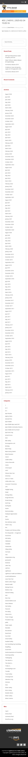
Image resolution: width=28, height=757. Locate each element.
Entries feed (8, 713)
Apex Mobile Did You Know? (12, 429)
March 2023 (8, 148)
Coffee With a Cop (9, 481)
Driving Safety (8, 495)
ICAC (6, 554)
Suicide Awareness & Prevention (13, 652)
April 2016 (7, 352)
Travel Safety (8, 674)
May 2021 (7, 208)
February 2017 (9, 325)
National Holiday (9, 592)
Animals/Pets (8, 419)
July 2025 (7, 129)
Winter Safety (8, 695)
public (6, 622)
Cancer (7, 457)
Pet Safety (8, 611)
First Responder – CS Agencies (13, 533)
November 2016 (9, 333)
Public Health (8, 625)
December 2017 (9, 300)
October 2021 (9, 194)
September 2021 (9, 197)
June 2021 (7, 205)
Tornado (7, 671)
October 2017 (9, 306)
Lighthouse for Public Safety (17, 750)
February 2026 (9, 110)
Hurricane (7, 552)
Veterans (7, 682)
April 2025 (7, 137)
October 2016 (9, 335)
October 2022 (9, 162)
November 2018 (9, 273)
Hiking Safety (8, 549)
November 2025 (9, 118)
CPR (6, 486)
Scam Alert (8, 636)
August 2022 (8, 167)
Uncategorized (9, 676)
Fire (6, 527)
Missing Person (9, 587)
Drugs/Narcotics (9, 497)
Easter (7, 508)
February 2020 (9, 249)
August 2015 (8, 373)
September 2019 (9, 262)
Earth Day (7, 503)
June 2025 (7, 132)
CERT (6, 470)
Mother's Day (8, 590)
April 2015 (7, 384)
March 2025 (8, 140)
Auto (6, 438)
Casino (7, 465)
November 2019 (9, 257)
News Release (9, 603)
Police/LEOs (8, 614)
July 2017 (7, 314)
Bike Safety (8, 440)
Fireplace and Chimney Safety (12, 530)
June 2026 (7, 99)
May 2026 (7, 102)
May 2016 (7, 349)
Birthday (7, 446)
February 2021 (9, 216)
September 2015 (9, 371)
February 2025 (9, 143)
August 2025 (8, 126)
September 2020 (9, 230)
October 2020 (9, 227)
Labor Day (8, 565)
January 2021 (8, 219)
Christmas (7, 476)
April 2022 (7, 178)
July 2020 (7, 235)
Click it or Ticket (9, 478)
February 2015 (9, 390)
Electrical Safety (9, 511)
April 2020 (7, 243)
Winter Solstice (9, 698)
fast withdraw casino (10, 522)
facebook (18, 744)
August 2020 (8, 232)
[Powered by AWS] (14, 738)
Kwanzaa (7, 562)
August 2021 (8, 200)
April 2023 (7, 145)
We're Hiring (8, 690)
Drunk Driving (8, 500)
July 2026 (7, 97)
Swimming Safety (9, 655)
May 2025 (7, 135)
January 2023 (8, 154)
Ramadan (7, 628)
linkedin (24, 744)
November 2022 (9, 159)
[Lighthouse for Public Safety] (14, 730)
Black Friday (8, 448)
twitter (21, 744)
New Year (7, 598)
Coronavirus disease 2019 (12, 64)
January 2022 (8, 186)
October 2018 (9, 276)
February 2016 (9, 357)
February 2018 (9, 295)
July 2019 (7, 268)
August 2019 (8, 265)
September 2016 (9, 338)
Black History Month (10, 451)
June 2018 (7, 284)
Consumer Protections (11, 484)
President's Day (9, 619)
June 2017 (7, 316)
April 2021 (7, 211)
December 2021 (9, 189)
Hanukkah (7, 543)
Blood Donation (9, 454)
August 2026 (8, 94)
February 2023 (9, 151)
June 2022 (7, 173)
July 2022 (7, 170)
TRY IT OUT (20, 11)
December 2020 (9, 221)
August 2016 (8, 341)
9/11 (6, 408)
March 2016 (8, 354)
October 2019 (9, 259)
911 (6, 410)
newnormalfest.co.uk (10, 600)
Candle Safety (8, 459)
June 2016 (7, 346)
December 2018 (9, 270)
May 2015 (7, 382)
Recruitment (8, 630)
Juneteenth (8, 560)
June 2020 (7, 238)
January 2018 (8, 297)
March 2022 (8, 181)
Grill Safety (8, 538)
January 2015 (8, 392)
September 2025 (9, 124)
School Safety (8, 638)
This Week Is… (9, 663)
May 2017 (7, 319)
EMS (6, 516)
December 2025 (9, 116)
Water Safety (8, 687)
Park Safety (8, 606)
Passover (7, 609)
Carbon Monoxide (9, 462)
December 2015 (9, 363)
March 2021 (8, 213)
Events (7, 519)
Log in (6, 711)
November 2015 (9, 365)
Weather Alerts (9, 693)
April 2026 (7, 105)
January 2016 (8, 360)
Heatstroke (8, 546)
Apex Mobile (8, 421)
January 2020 (8, 251)
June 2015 (7, 379)
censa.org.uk (8, 467)
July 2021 (7, 202)
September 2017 (9, 308)
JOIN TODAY (8, 11)
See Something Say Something (13, 644)
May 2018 (7, 287)
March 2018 (8, 292)
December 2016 (9, 330)
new (6, 595)
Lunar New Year (9, 579)
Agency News (8, 416)
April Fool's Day (9, 432)
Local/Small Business (10, 576)
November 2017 (9, 303)
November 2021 (9, 192)
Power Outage (9, 617)
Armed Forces (8, 435)
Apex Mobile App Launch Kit (12, 424)
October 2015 (9, 368)
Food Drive (8, 535)
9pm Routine (8, 413)
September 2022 (9, 164)
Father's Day (8, 524)
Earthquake (8, 505)
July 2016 (7, 344)
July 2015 (7, 376)
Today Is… (8, 666)
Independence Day (10, 557)
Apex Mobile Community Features (14, 427)
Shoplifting (8, 647)
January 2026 (8, 113)
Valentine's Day (9, 679)
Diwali (6, 492)
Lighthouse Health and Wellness (13, 573)
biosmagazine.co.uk (10, 443)
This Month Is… (9, 660)
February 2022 (9, 183)
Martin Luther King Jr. (10, 581)
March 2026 (8, 107)
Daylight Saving (9, 489)
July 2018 (7, 281)
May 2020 (7, 240)
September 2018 (9, 278)
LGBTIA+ (7, 568)
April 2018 (7, 289)
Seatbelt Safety (9, 641)
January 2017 (8, 327)
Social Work (8, 649)
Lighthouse (8, 571)
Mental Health (8, 584)
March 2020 (8, 246)
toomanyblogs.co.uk (10, 668)
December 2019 (9, 254)
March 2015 (8, 387)
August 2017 (8, 311)
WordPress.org (9, 719)
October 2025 (9, 121)
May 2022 (7, 175)
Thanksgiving (8, 657)
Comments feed (9, 716)
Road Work (8, 633)
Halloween (8, 541)
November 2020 (9, 224)
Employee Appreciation (11, 514)
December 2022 (9, 156)
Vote (6, 685)
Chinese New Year (10, 473)
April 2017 (7, 322)
